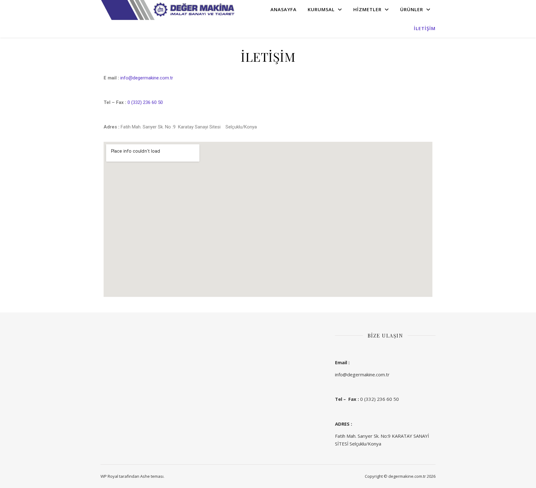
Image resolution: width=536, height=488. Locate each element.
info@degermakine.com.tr (146, 78)
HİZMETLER (367, 9)
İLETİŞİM (425, 28)
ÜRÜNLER (411, 9)
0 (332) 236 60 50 (145, 102)
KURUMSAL (321, 9)
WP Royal (109, 476)
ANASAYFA (283, 9)
